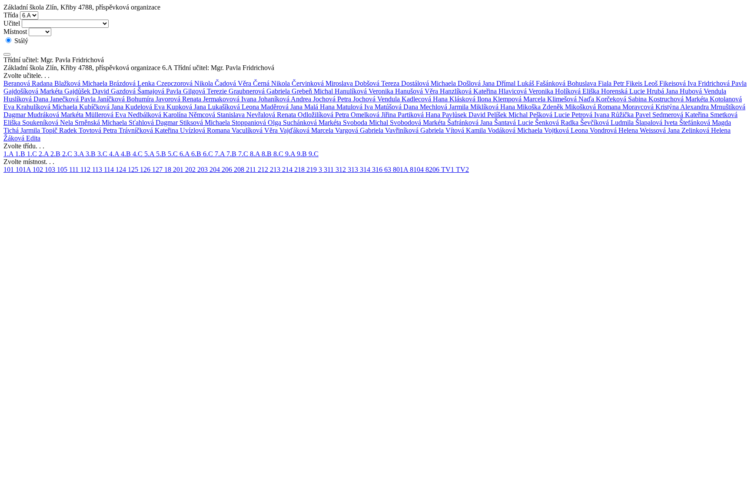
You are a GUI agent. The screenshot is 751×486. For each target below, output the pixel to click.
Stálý (20, 40)
